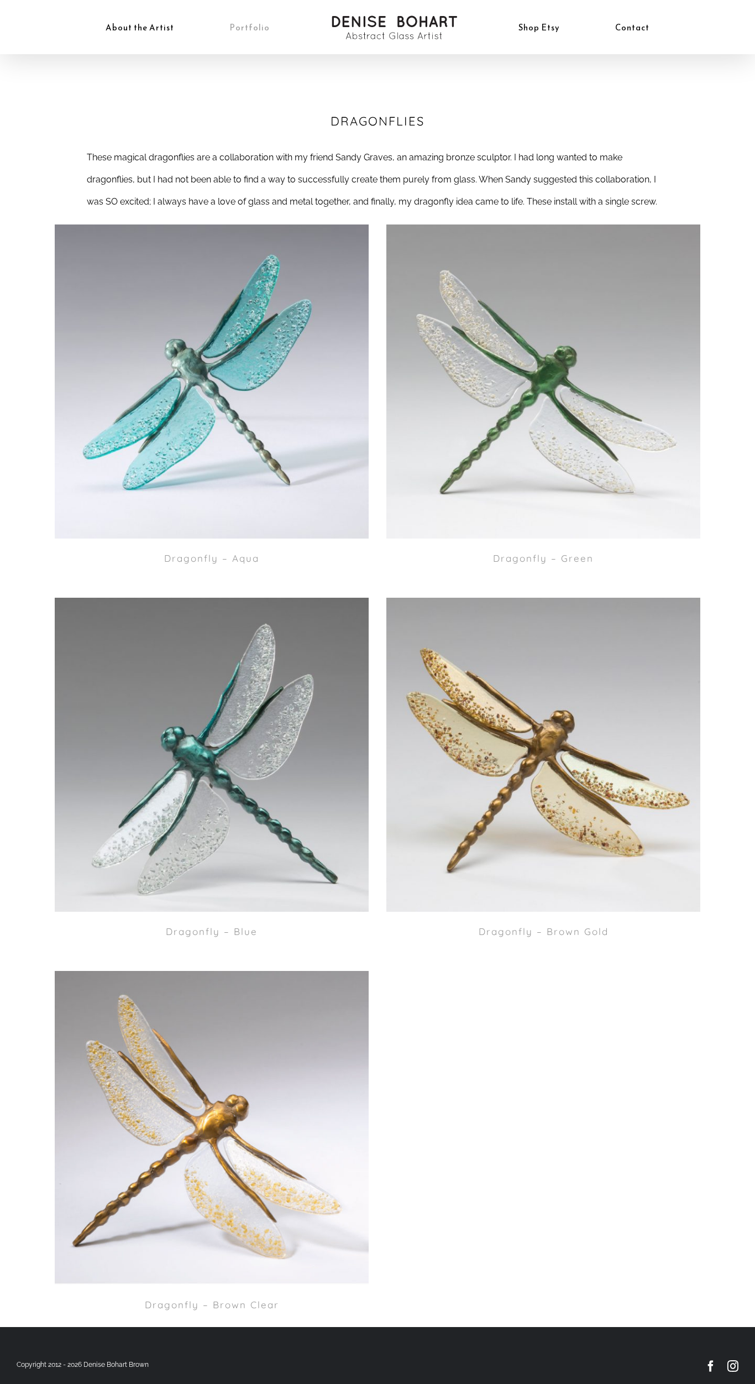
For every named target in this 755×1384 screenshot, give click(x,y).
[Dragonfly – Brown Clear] (212, 1128)
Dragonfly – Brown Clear (212, 1304)
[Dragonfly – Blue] (212, 755)
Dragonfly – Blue (212, 931)
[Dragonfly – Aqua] (212, 381)
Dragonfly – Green (543, 558)
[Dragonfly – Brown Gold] (543, 755)
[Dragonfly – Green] (543, 381)
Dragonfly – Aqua (211, 558)
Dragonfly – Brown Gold (544, 931)
